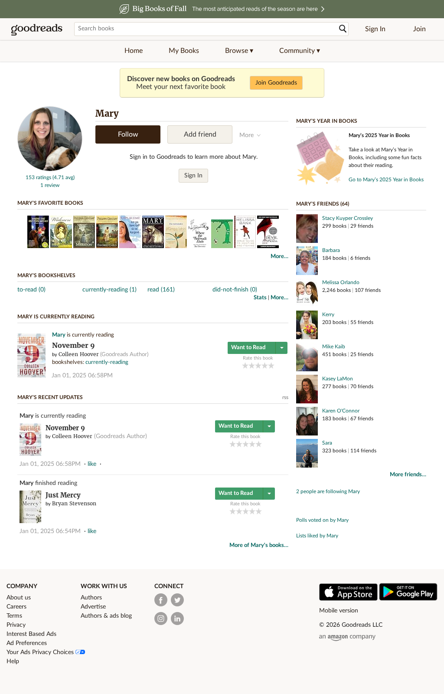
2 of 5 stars (251, 365)
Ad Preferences (27, 643)
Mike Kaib (333, 346)
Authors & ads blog (106, 616)
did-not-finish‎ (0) (234, 290)
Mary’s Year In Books (326, 121)
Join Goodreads (276, 83)
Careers (16, 607)
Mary (58, 335)
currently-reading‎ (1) (109, 290)
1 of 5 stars (245, 365)
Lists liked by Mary (317, 535)
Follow (128, 134)
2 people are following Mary (328, 491)
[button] (239, 51)
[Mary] (49, 169)
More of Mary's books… (258, 545)
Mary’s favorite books (50, 203)
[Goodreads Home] (37, 29)
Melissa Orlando (340, 282)
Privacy (16, 625)
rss (285, 397)
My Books (184, 50)
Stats (260, 298)
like (92, 464)
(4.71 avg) (63, 177)
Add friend (200, 134)
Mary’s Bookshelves (46, 275)
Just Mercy (63, 495)
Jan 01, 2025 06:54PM (50, 531)
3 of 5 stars (258, 365)
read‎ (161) (161, 290)
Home (133, 50)
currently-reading (106, 362)
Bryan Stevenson (74, 503)
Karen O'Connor (340, 410)
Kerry (328, 314)
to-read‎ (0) (31, 290)
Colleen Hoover (79, 354)
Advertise (93, 607)
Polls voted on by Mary (322, 520)
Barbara (331, 250)
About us (19, 598)
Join (419, 29)
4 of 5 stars (264, 365)
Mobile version (338, 611)
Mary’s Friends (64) (322, 203)
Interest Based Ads (31, 634)
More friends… (408, 475)
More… (279, 256)
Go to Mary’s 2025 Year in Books (386, 179)
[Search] (343, 29)
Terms (14, 616)
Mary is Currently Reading (56, 316)
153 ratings (38, 177)
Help (13, 661)
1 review (49, 185)
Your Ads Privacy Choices (41, 652)
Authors (91, 598)
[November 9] (31, 376)
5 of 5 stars (271, 365)
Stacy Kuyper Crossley (347, 218)
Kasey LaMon (337, 378)
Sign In (375, 29)
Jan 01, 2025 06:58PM (82, 376)
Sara (327, 442)
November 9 (73, 345)
